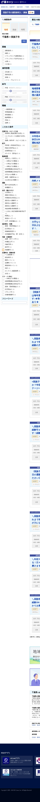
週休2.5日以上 (10, 195)
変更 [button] (24, 41)
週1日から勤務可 (11, 200)
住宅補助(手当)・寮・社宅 (14, 234)
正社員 (8, 72)
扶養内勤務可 (10, 294)
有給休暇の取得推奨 (12, 208)
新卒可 (8, 247)
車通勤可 (9, 187)
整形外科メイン (11, 265)
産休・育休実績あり (12, 226)
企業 (7, 61)
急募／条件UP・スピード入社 (15, 140)
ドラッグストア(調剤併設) (14, 56)
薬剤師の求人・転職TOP (8, 7)
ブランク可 (9, 292)
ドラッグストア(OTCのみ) (14, 58)
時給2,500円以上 (11, 148)
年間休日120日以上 (12, 198)
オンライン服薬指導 (12, 271)
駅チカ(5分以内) (11, 185)
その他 (8, 64)
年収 (13, 88)
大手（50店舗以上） (12, 221)
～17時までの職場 (12, 163)
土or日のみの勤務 (12, 180)
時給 (13, 97)
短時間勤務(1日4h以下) (13, 169)
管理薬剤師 (9, 112)
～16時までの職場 (12, 161)
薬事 (7, 123)
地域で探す (20, 7)
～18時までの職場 (12, 166)
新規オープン (10, 218)
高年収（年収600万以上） (15, 145)
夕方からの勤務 (11, 174)
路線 (14, 30)
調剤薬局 (9, 50)
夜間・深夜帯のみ (12, 177)
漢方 (7, 268)
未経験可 (9, 250)
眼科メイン (9, 260)
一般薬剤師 (10, 109)
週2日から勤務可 (11, 203)
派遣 (7, 77)
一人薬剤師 (9, 254)
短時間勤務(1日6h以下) (13, 172)
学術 (7, 120)
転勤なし (9, 215)
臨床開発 (9, 117)
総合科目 (9, 257)
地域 (6, 30)
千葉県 (27, 7)
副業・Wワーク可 (12, 239)
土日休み (9, 192)
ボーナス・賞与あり (12, 153)
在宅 (7, 273)
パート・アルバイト (12, 80)
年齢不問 (9, 244)
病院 (7, 53)
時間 (23, 30)
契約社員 (9, 74)
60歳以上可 (10, 241)
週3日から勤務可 (11, 206)
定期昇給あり (10, 150)
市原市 (34, 725)
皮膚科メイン (10, 263)
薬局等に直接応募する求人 (14, 133)
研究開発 (9, 115)
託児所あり (9, 228)
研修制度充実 (10, 231)
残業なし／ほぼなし (12, 158)
